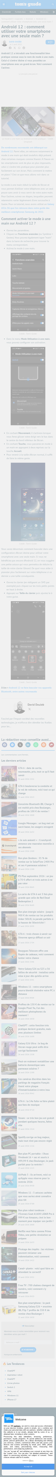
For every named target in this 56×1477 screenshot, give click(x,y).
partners (17, 1426)
